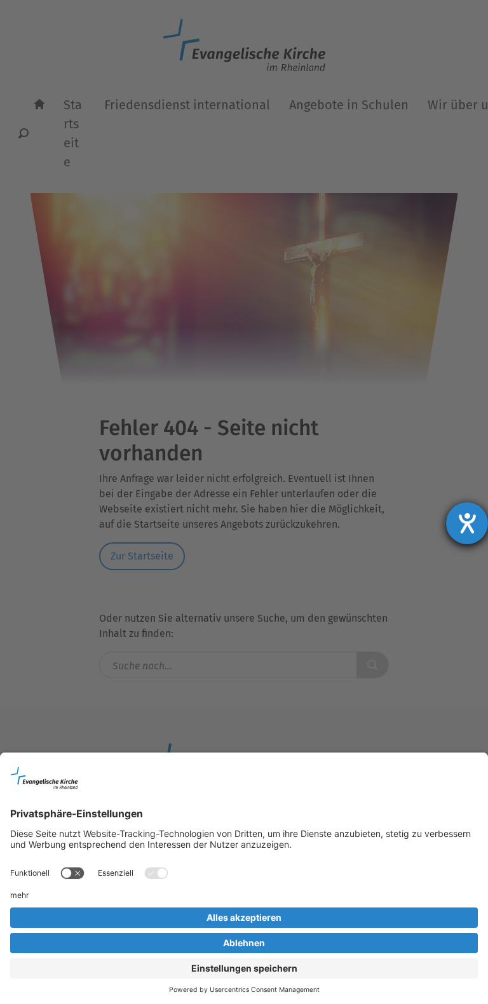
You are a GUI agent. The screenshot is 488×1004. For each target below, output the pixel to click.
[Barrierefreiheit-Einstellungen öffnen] (467, 523)
